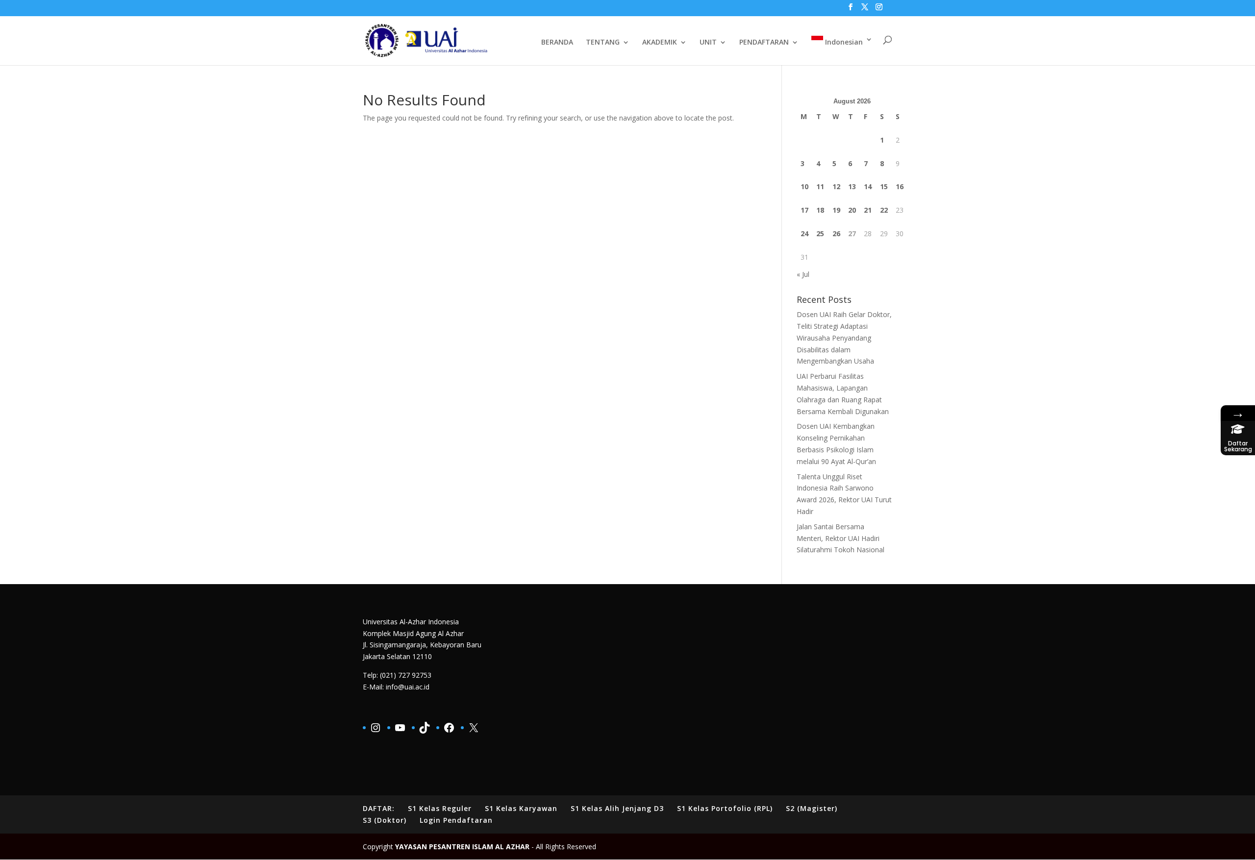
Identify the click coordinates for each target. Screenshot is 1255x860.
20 (852, 210)
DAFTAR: (379, 808)
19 (836, 210)
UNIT (708, 43)
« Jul (803, 274)
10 (804, 186)
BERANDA (557, 43)
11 (820, 186)
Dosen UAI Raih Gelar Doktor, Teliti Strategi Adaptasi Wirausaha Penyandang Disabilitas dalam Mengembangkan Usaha (844, 338)
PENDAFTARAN (764, 43)
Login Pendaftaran (456, 820)
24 (804, 233)
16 (900, 186)
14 (868, 186)
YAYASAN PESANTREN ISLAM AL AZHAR (462, 846)
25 (820, 233)
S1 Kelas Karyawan (521, 808)
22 (884, 210)
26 (836, 233)
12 (836, 186)
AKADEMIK (659, 43)
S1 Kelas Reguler (440, 808)
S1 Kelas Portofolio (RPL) (725, 808)
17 (804, 210)
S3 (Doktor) (384, 820)
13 (852, 186)
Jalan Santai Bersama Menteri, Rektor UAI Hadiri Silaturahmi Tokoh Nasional (840, 538)
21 (868, 210)
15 (884, 186)
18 (820, 210)
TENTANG (603, 43)
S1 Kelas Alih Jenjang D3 (617, 808)
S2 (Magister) (811, 808)
